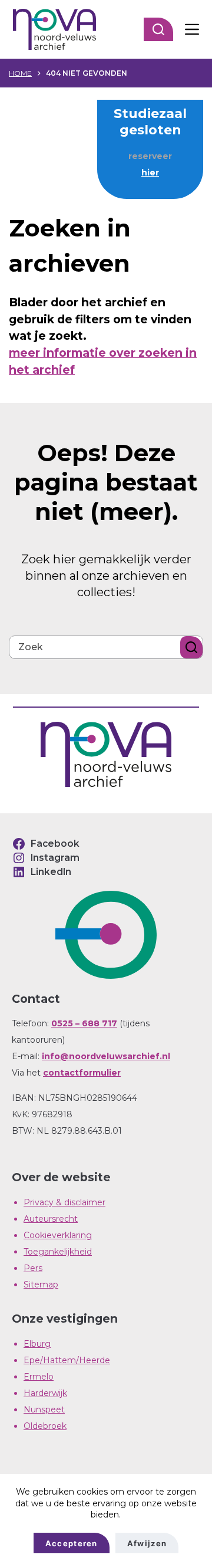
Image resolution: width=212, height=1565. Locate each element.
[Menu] (192, 29)
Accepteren (71, 1543)
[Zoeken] (158, 29)
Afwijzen (147, 1543)
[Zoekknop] (191, 647)
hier (150, 172)
